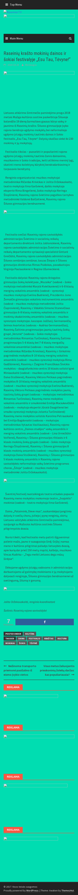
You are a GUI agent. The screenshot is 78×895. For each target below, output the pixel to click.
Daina (21, 638)
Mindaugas (31, 64)
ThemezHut (67, 890)
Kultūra (29, 633)
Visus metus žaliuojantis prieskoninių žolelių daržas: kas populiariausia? (57, 670)
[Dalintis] (44, 622)
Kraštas (48, 638)
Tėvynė (33, 643)
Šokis (22, 643)
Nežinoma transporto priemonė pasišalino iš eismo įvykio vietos (20, 670)
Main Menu (16, 38)
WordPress (32, 890)
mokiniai (10, 643)
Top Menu (16, 4)
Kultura (62, 638)
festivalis (34, 638)
